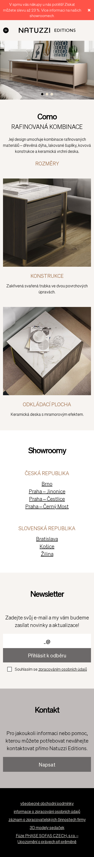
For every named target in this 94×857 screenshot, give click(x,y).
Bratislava (47, 538)
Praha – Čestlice (47, 498)
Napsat (47, 764)
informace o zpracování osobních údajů (47, 811)
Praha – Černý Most (47, 506)
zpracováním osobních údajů (62, 669)
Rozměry (47, 163)
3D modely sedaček (47, 827)
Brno (47, 483)
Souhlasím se (51, 669)
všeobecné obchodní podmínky (47, 803)
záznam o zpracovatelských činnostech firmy (47, 819)
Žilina (47, 554)
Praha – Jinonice (47, 491)
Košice (47, 546)
